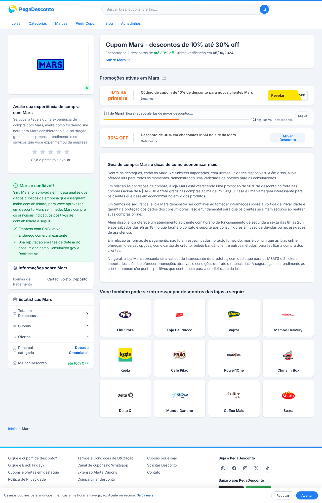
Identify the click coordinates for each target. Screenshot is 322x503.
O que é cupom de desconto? (32, 458)
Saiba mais (145, 495)
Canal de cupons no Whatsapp (102, 465)
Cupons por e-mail (162, 458)
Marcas (61, 23)
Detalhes (147, 98)
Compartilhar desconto (96, 479)
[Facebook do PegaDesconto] (234, 468)
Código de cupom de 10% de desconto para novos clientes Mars (197, 92)
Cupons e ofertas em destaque (33, 472)
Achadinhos (131, 23)
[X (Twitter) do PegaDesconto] (256, 468)
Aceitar (307, 495)
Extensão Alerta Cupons (97, 472)
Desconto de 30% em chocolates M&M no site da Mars (188, 135)
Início (12, 428)
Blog (109, 23)
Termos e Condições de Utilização (105, 458)
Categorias (38, 23)
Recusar (282, 495)
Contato (153, 472)
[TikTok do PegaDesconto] (267, 468)
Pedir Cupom (86, 23)
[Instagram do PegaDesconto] (245, 468)
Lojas (16, 23)
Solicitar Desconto (162, 465)
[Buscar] (264, 9)
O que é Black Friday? (26, 465)
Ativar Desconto (287, 138)
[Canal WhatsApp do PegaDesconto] (223, 468)
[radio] (34, 151)
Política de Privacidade (27, 479)
